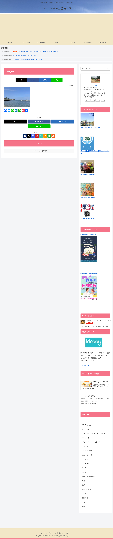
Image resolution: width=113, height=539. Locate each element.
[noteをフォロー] (41, 136)
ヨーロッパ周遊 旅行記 (88, 197)
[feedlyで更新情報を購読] (49, 136)
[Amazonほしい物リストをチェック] (45, 136)
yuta (95, 85)
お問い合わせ (59, 533)
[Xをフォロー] (29, 136)
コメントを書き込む (39, 151)
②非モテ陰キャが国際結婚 (89, 273)
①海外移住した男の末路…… (90, 234)
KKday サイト (85, 365)
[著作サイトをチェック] (25, 136)
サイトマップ (68, 533)
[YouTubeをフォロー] (37, 136)
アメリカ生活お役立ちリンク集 (90, 127)
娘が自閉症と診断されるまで (90, 174)
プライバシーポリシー (47, 533)
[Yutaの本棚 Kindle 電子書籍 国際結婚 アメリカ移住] (89, 249)
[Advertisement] (56, 26)
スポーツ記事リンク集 (88, 218)
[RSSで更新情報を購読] (53, 136)
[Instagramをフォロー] (33, 136)
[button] (108, 69)
